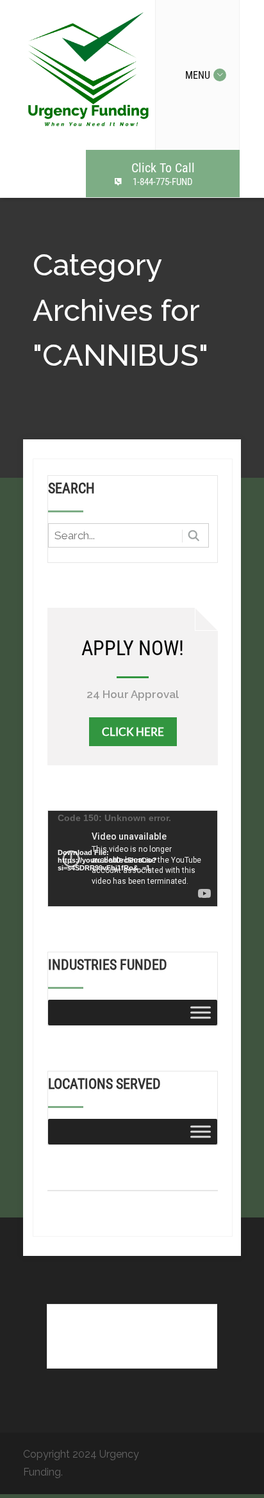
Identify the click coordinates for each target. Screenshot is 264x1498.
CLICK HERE (133, 731)
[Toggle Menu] (200, 1012)
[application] (132, 858)
